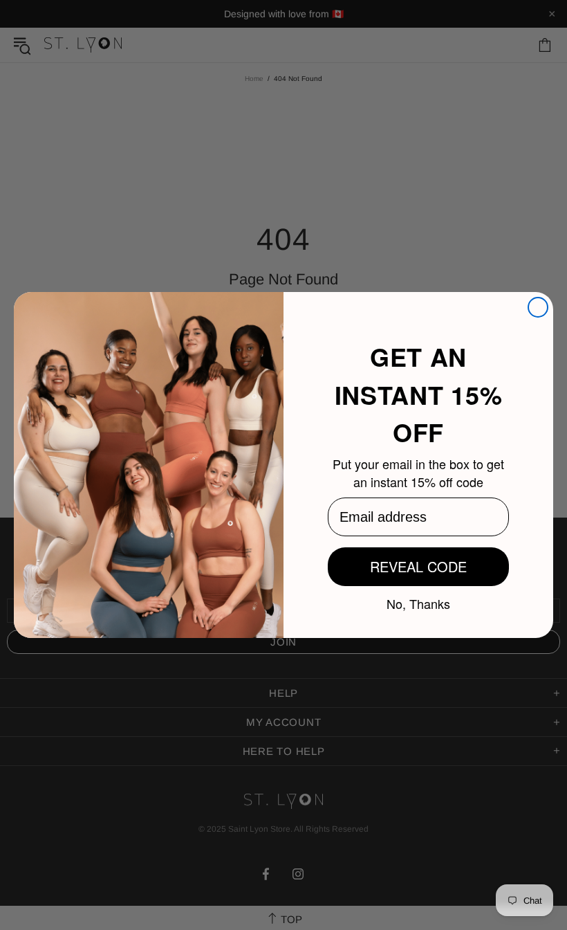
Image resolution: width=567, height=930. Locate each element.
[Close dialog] (538, 307)
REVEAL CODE (418, 566)
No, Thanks (418, 602)
